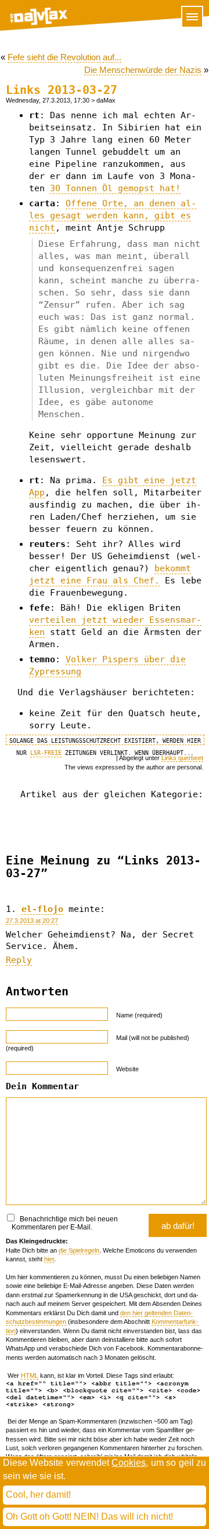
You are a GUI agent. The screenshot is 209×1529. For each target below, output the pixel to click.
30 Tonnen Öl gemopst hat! (115, 188)
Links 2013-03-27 (61, 90)
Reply (19, 960)
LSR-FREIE (46, 753)
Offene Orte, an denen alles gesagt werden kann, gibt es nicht (112, 215)
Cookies (128, 1463)
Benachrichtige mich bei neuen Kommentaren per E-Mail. (65, 1223)
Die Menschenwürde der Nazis (142, 70)
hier (49, 1259)
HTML (29, 1375)
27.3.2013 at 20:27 (32, 920)
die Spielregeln (79, 1250)
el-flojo (42, 909)
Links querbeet (182, 757)
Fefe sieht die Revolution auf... (64, 57)
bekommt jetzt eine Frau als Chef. (110, 574)
